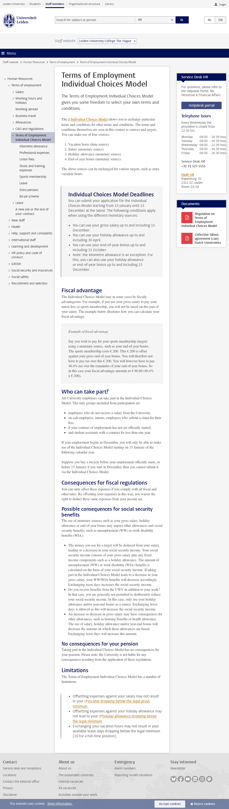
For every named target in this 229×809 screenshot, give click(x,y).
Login (222, 4)
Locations (9, 775)
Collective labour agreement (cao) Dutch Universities (208, 239)
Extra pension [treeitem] (28, 190)
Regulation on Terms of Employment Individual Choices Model (199, 220)
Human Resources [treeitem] (19, 79)
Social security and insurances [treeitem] (32, 270)
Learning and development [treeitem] (29, 246)
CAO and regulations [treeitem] (29, 129)
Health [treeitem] (15, 227)
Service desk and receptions (22, 768)
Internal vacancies (71, 781)
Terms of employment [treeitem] (26, 85)
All (140, 20)
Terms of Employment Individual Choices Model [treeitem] (33, 137)
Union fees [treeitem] (26, 159)
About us (65, 768)
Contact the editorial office (21, 781)
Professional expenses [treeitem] (34, 153)
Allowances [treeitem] (23, 122)
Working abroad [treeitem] (26, 109)
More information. (60, 804)
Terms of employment (62, 62)
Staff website (10, 62)
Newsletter (177, 768)
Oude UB (187, 175)
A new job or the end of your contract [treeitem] (32, 211)
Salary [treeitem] (19, 92)
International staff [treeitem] (23, 240)
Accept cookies (170, 804)
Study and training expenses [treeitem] (32, 168)
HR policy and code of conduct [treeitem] (26, 255)
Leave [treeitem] (23, 183)
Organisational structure (84, 4)
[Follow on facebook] (181, 779)
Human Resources (34, 62)
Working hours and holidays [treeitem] (28, 100)
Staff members (54, 4)
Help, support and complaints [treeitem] (31, 233)
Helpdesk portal (201, 105)
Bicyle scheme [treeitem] (29, 196)
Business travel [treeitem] (25, 116)
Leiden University (14, 4)
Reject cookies (204, 804)
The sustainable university (76, 775)
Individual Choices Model (89, 119)
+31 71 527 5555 (193, 166)
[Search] (182, 19)
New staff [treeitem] (18, 220)
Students (35, 4)
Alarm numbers (125, 768)
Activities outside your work (78, 795)
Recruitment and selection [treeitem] (29, 283)
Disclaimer (10, 795)
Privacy (8, 788)
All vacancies (67, 788)
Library (109, 4)
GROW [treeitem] (16, 264)
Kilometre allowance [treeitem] (33, 146)
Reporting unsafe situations (133, 775)
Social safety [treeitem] (20, 277)
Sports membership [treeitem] (32, 177)
